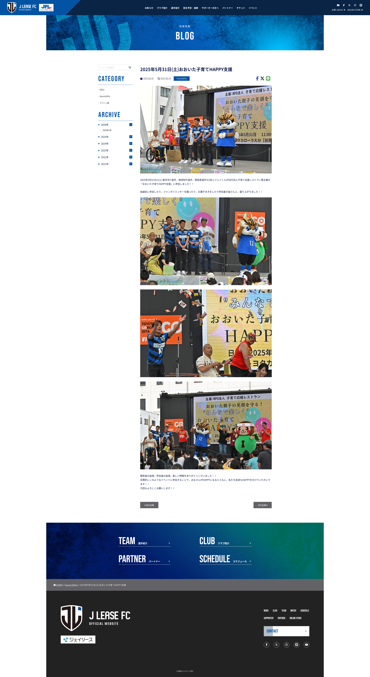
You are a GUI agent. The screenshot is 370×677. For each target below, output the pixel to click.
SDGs (102, 89)
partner (281, 618)
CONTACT (272, 631)
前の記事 (150, 505)
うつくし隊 (104, 102)
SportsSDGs (182, 78)
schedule (304, 610)
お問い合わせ (337, 9)
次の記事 (262, 505)
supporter (268, 618)
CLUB (275, 610)
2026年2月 (107, 130)
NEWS (266, 610)
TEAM (284, 610)
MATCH (293, 610)
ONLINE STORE (354, 9)
